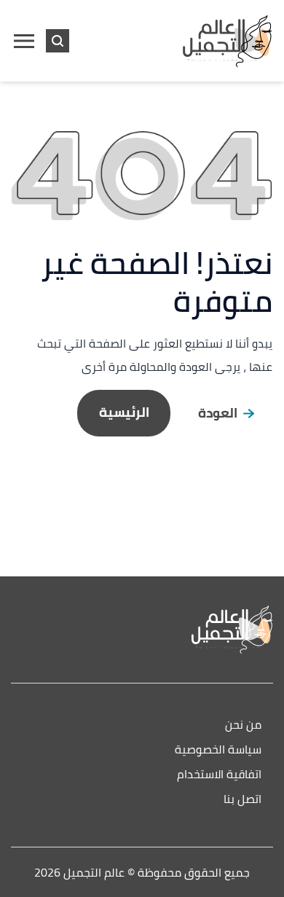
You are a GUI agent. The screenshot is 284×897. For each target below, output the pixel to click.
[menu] (24, 40)
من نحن (243, 725)
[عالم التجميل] (142, 630)
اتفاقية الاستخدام (219, 775)
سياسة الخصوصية (218, 750)
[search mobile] (57, 40)
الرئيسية (124, 412)
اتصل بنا (242, 800)
